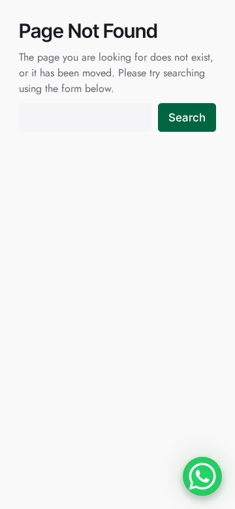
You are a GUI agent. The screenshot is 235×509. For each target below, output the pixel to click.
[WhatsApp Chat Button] (202, 476)
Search (187, 117)
